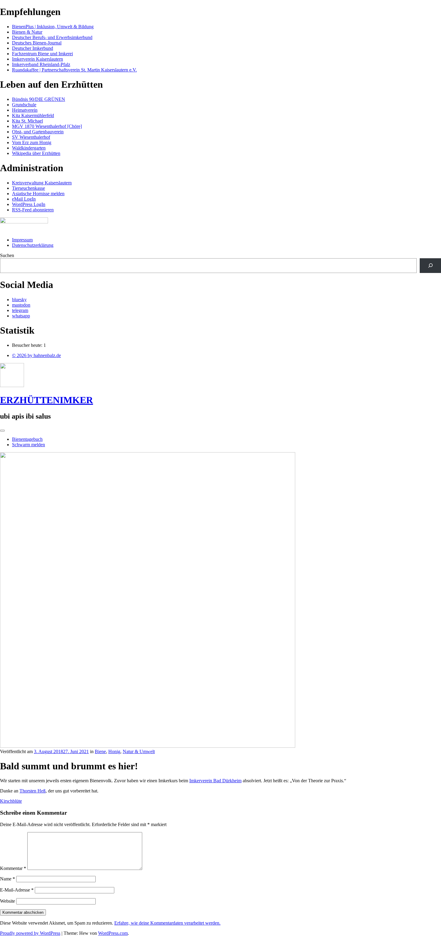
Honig (114, 751)
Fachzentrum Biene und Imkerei (42, 53)
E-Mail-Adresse (17, 889)
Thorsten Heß (33, 790)
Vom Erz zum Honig (31, 142)
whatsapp (21, 315)
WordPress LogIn (28, 204)
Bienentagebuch (27, 439)
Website (7, 901)
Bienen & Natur (27, 32)
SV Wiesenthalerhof (31, 137)
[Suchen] (430, 265)
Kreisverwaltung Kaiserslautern (42, 182)
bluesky (19, 299)
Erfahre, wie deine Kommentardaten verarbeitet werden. (167, 922)
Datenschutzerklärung (32, 245)
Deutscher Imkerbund (32, 48)
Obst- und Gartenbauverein (38, 131)
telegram (20, 310)
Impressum (22, 239)
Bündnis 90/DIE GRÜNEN (38, 99)
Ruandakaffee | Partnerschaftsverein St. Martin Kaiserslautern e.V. (74, 69)
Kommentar (13, 868)
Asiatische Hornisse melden (38, 193)
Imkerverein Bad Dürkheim (215, 780)
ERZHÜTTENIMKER (46, 400)
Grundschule (24, 104)
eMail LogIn (24, 198)
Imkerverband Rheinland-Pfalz (41, 64)
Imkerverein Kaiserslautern (37, 59)
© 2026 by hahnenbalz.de (36, 355)
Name (7, 878)
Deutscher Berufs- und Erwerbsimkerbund (52, 37)
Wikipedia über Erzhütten (36, 153)
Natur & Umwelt (139, 751)
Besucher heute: (28, 345)
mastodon (21, 304)
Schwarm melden (28, 444)
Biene (100, 751)
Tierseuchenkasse (28, 188)
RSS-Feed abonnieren (33, 209)
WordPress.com (113, 933)
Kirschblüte (11, 801)
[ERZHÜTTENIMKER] (12, 385)
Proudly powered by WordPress (30, 933)
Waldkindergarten (29, 147)
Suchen (7, 255)
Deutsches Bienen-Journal (37, 42)
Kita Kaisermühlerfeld (33, 115)
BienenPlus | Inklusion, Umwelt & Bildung (53, 26)
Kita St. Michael (27, 120)
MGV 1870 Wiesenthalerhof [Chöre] (47, 126)
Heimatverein (25, 110)
